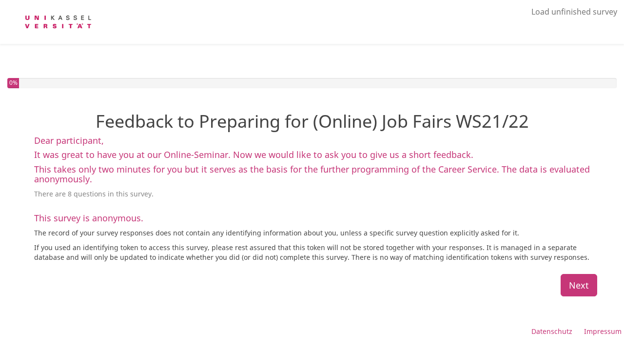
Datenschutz (551, 331)
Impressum (603, 331)
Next (579, 285)
